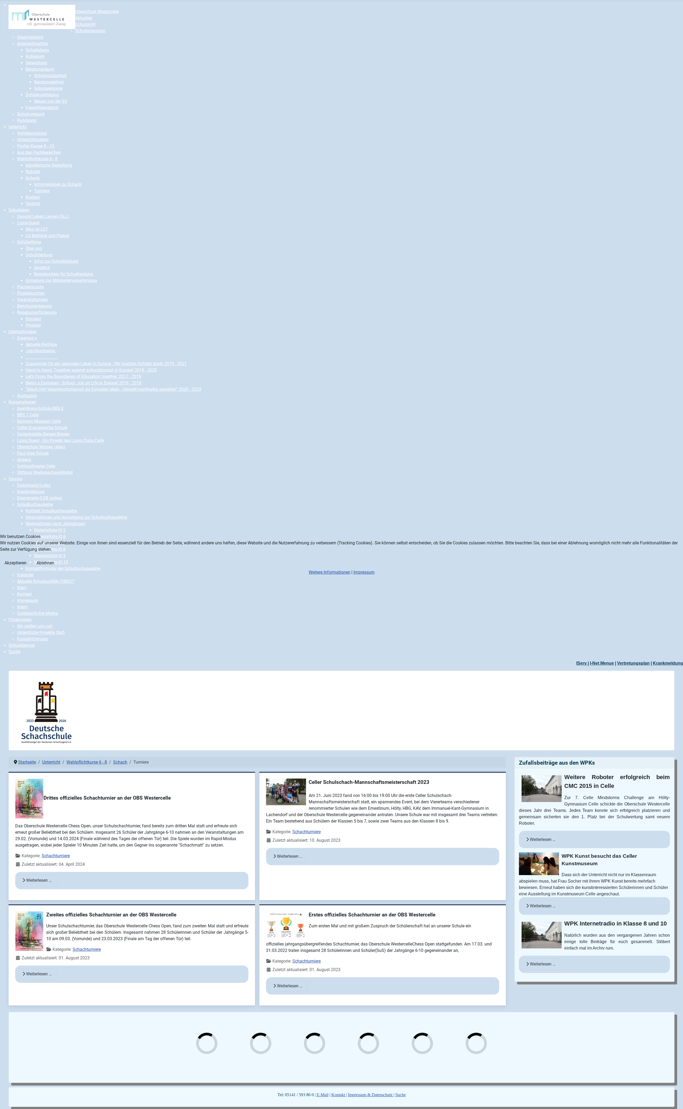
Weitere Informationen (329, 572)
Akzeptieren (15, 562)
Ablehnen (45, 562)
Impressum (364, 572)
